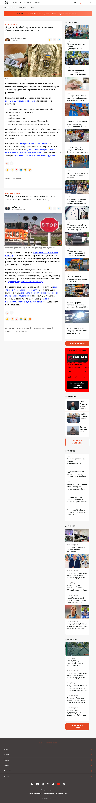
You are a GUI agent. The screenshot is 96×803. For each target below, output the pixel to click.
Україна (29, 2)
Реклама (37, 2)
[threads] (64, 784)
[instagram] (37, 784)
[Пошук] (86, 2)
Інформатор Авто (61, 793)
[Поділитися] (54, 39)
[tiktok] (53, 784)
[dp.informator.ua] (6, 2)
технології (17, 179)
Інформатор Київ (49, 793)
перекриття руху (23, 328)
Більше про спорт (77, 726)
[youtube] (58, 784)
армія (7, 179)
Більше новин (77, 343)
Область (22, 2)
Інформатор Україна (35, 793)
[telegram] (43, 784)
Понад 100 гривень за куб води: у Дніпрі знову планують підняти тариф (53, 14)
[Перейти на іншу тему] (81, 2)
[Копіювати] (59, 39)
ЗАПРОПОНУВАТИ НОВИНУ (48, 743)
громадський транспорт (41, 328)
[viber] (48, 784)
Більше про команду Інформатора (77, 442)
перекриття (9, 328)
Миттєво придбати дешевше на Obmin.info (77, 385)
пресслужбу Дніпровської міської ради (25, 281)
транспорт (9, 331)
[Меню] (91, 2)
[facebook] (32, 784)
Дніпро (15, 2)
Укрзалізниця (21, 331)
